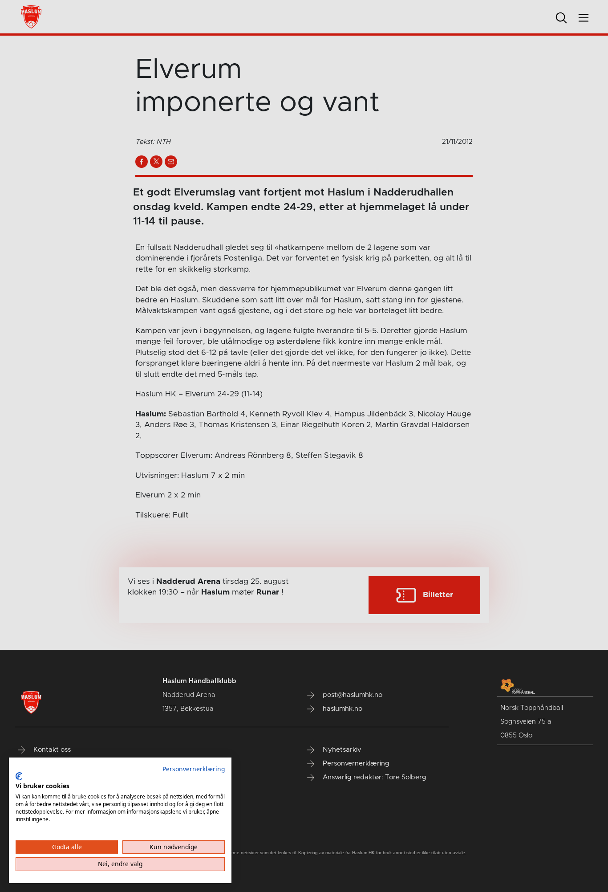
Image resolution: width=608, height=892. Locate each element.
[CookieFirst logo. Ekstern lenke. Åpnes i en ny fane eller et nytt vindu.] (19, 776)
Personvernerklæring (193, 769)
